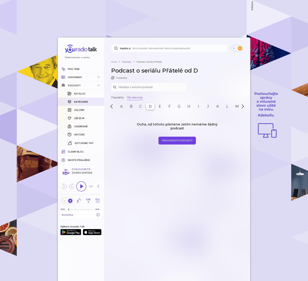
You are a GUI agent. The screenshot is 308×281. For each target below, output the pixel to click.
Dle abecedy (135, 97)
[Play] (81, 186)
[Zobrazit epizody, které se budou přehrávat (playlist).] (97, 200)
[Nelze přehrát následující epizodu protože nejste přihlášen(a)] (91, 186)
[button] (81, 77)
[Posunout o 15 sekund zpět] (64, 186)
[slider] (69, 210)
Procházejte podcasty (177, 140)
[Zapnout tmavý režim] (237, 48)
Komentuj (67, 214)
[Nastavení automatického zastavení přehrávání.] (79, 200)
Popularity (117, 97)
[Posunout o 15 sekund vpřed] (71, 186)
